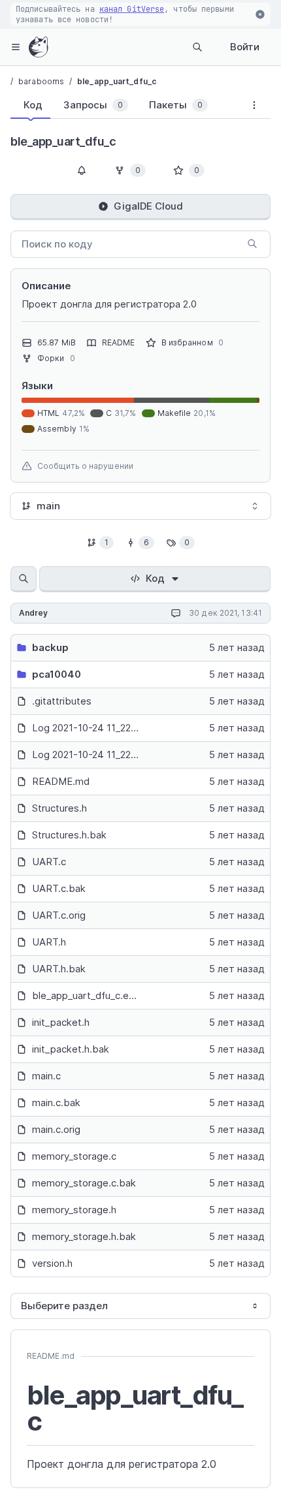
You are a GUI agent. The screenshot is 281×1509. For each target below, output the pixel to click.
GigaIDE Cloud (148, 206)
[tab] (30, 105)
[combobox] (140, 506)
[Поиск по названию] (23, 579)
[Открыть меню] (15, 47)
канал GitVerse (131, 9)
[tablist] (124, 107)
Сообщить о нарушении (85, 466)
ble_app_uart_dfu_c (116, 81)
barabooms (41, 81)
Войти (244, 46)
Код (155, 578)
